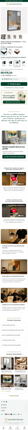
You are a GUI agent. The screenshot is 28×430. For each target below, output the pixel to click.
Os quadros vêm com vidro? (8, 340)
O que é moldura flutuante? (8, 325)
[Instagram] (4, 401)
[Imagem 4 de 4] (20, 36)
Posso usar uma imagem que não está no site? (13, 330)
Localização (3, 407)
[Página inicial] (14, 419)
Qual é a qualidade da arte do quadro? (11, 335)
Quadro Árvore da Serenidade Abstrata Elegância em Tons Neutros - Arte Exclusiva (20, 390)
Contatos (3, 410)
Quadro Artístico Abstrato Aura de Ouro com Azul (6, 389)
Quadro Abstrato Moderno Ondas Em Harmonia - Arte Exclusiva (20, 372)
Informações (4, 404)
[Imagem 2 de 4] (9, 36)
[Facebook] (1, 401)
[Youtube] (6, 401)
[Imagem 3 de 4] (14, 36)
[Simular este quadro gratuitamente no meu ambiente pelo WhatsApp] (14, 97)
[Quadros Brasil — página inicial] (14, 4)
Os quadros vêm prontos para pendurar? (11, 345)
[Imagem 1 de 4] (3, 36)
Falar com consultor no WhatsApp (15, 156)
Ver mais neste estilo (14, 395)
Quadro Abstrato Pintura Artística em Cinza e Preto (6, 371)
